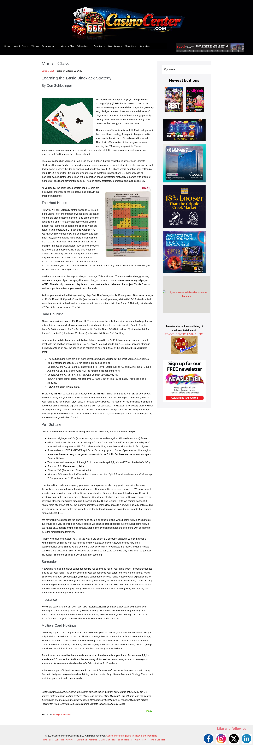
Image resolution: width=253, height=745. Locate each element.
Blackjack (57, 714)
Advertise (98, 46)
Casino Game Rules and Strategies (115, 740)
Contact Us (82, 740)
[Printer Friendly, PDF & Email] (149, 711)
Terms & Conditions (157, 740)
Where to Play (67, 46)
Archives (93, 740)
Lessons (67, 714)
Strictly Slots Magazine (145, 735)
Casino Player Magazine (118, 735)
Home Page (47, 740)
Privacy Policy (140, 740)
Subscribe (59, 740)
